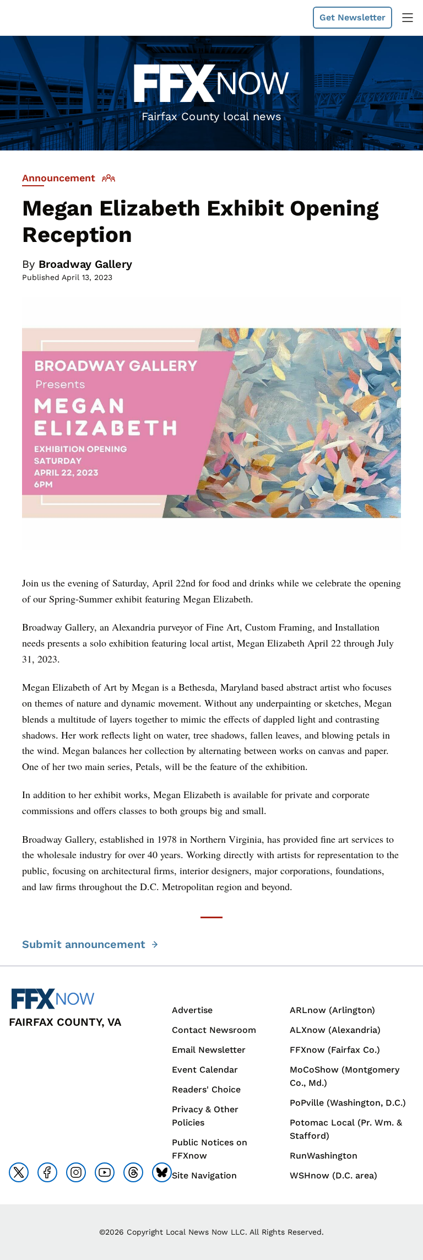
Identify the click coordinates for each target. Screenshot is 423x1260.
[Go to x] (19, 1172)
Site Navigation (204, 1175)
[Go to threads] (133, 1172)
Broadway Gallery (85, 264)
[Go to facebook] (47, 1172)
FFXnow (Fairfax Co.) (335, 1049)
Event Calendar (205, 1069)
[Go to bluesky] (162, 1172)
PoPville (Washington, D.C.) (348, 1102)
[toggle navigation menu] (407, 17)
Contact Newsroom (214, 1030)
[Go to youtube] (105, 1172)
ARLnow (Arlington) (332, 1010)
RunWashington (323, 1155)
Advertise (192, 1010)
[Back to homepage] (35, 18)
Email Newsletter (209, 1049)
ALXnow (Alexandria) (335, 1030)
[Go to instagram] (76, 1172)
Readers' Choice (206, 1089)
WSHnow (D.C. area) (333, 1175)
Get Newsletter (352, 17)
